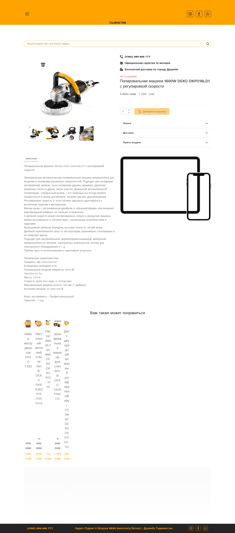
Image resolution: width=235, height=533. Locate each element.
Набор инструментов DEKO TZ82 (41, 363)
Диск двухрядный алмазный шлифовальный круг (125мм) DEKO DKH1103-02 (193, 370)
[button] (190, 14)
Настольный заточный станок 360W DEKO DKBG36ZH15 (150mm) (80, 365)
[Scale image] (160, 185)
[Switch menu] (27, 14)
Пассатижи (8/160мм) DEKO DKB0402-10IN (118, 363)
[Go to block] (117, 424)
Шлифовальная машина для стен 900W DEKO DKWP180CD (155, 368)
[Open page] (117, 11)
